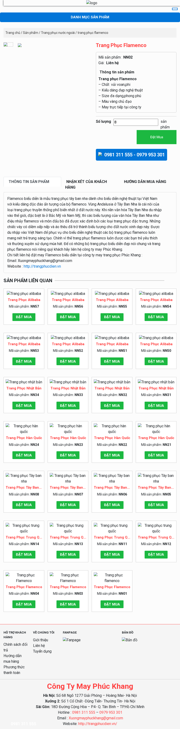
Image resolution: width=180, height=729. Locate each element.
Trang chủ (12, 33)
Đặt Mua (156, 137)
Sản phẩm (30, 33)
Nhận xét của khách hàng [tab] (86, 184)
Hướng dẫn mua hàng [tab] (145, 181)
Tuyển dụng (42, 651)
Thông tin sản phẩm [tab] (29, 181)
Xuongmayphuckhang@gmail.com (96, 718)
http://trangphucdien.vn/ (97, 723)
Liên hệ (112, 63)
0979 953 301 (110, 712)
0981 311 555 (83, 712)
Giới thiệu (40, 640)
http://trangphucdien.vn (42, 266)
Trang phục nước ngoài (58, 33)
